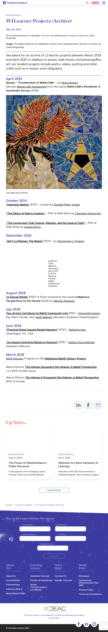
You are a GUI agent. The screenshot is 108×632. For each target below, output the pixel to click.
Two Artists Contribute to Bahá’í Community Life (37, 313)
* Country (62, 534)
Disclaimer (84, 576)
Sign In (95, 3)
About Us (11, 576)
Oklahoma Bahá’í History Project (65, 358)
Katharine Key (77, 329)
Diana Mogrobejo (89, 313)
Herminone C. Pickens (70, 241)
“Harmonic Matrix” (18, 204)
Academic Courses (39, 576)
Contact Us (60, 576)
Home (9, 505)
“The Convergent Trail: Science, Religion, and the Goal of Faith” (45, 223)
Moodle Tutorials (63, 580)
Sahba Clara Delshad (81, 342)
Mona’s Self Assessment (32, 86)
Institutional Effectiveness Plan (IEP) (88, 583)
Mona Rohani (69, 82)
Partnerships (13, 584)
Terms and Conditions (90, 594)
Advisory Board (14, 589)
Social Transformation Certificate (38, 587)
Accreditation (13, 580)
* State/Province (47, 544)
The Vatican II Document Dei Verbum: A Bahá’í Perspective (62, 377)
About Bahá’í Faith (15, 593)
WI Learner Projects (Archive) (49, 505)
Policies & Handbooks (41, 580)
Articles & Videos (23, 505)
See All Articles (54, 490)
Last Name (61, 525)
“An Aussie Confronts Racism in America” (32, 342)
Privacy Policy (86, 589)
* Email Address (29, 534)
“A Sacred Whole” (17, 296)
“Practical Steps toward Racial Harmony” (32, 329)
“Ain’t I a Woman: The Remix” (24, 241)
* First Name (27, 525)
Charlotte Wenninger (88, 213)
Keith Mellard (44, 317)
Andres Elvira (32, 226)
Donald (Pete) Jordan (67, 204)
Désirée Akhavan (64, 300)
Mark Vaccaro (14, 358)
